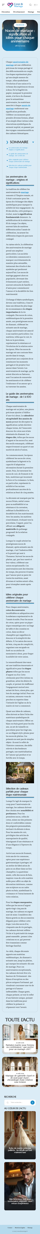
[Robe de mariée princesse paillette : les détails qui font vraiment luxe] (20, 1135)
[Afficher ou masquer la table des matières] (31, 142)
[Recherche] (30, 5)
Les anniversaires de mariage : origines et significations (18, 149)
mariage (25, 192)
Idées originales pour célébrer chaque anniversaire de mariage (19, 160)
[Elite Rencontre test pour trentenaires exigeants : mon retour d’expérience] (20, 1186)
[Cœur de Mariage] (15, 5)
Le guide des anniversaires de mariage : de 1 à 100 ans (18, 155)
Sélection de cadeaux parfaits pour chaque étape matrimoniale (20, 166)
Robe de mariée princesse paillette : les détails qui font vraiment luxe (20, 1150)
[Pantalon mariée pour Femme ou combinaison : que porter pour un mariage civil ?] (20, 1039)
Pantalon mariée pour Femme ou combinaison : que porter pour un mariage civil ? (20, 1047)
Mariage (20, 25)
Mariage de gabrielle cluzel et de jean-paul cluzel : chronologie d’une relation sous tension (20, 1078)
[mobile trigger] (4, 5)
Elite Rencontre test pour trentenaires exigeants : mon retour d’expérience (20, 1201)
